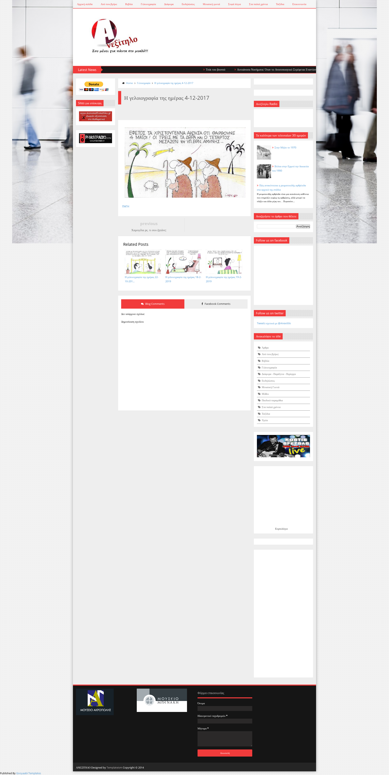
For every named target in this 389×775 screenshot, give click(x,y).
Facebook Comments (217, 304)
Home (129, 83)
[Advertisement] (283, 613)
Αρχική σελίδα (85, 4)
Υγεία (265, 420)
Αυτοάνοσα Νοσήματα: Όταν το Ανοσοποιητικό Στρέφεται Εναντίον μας (260, 69)
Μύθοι (265, 394)
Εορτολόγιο (281, 528)
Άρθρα (265, 347)
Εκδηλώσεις (188, 4)
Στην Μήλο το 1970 (285, 147)
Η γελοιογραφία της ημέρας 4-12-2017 (173, 83)
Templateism (114, 767)
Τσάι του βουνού (196, 69)
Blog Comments (155, 304)
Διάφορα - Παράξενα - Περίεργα (279, 374)
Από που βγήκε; (270, 354)
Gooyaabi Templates (28, 773)
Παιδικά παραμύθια (272, 400)
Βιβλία (129, 4)
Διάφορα (169, 4)
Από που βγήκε (109, 4)
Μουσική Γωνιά (270, 387)
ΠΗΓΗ (125, 206)
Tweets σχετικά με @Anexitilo (274, 323)
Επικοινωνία (299, 4)
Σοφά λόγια (234, 4)
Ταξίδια (280, 4)
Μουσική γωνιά (211, 4)
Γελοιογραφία (148, 4)
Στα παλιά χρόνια (258, 4)
